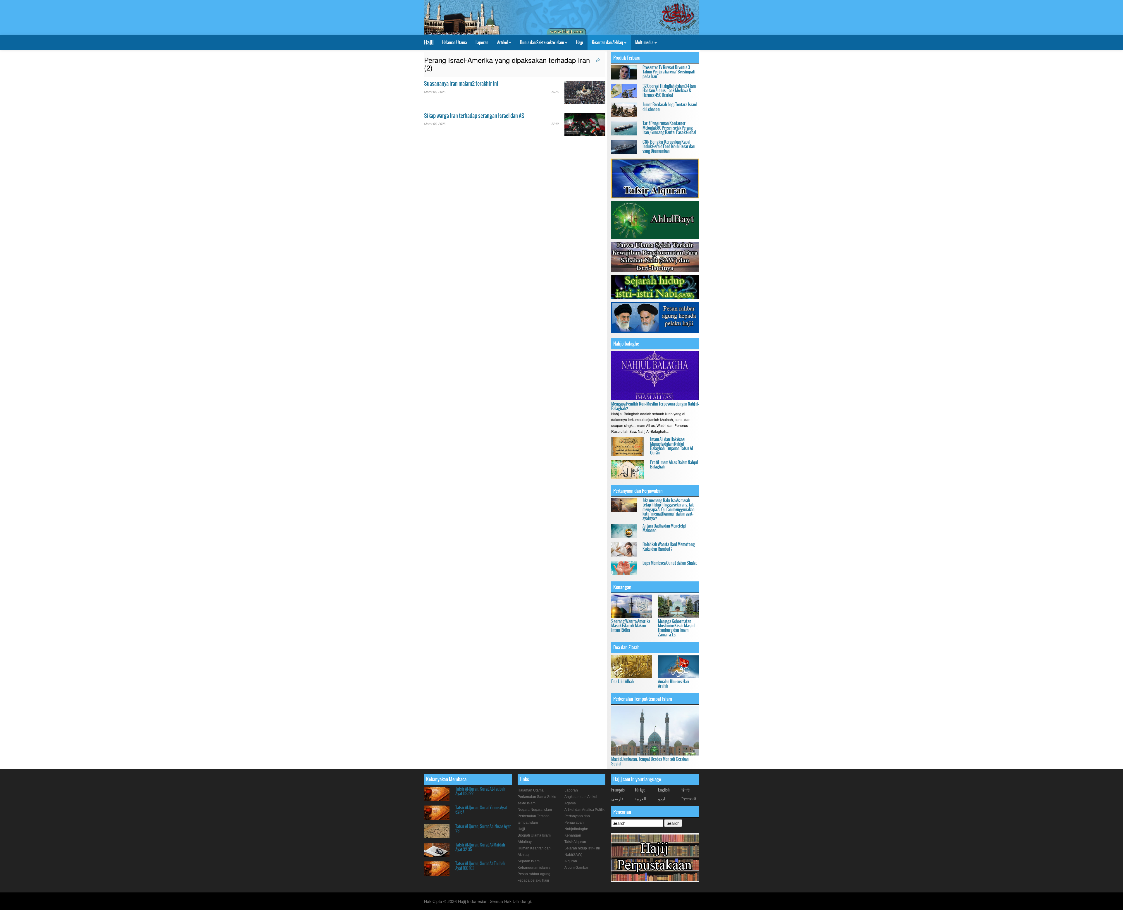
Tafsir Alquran (575, 842)
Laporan (482, 42)
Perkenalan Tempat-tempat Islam (642, 698)
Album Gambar (576, 868)
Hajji (579, 42)
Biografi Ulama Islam (534, 835)
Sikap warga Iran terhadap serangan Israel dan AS (474, 116)
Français (618, 790)
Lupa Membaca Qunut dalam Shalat (670, 563)
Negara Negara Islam (535, 810)
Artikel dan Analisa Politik (584, 810)
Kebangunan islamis (534, 868)
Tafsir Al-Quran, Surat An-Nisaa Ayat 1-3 (483, 828)
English (664, 790)
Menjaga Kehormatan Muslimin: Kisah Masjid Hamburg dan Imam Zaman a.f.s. (676, 628)
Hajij (428, 42)
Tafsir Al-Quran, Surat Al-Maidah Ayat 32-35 (480, 847)
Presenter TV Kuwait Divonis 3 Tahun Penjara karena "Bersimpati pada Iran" (669, 72)
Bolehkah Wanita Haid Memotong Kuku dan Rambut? (669, 546)
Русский (688, 798)
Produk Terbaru (626, 57)
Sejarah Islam (529, 861)
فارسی (617, 798)
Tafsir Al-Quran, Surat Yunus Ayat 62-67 (481, 809)
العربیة (640, 798)
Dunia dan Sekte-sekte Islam (542, 42)
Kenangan (622, 586)
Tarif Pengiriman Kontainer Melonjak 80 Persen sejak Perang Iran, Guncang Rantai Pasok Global (669, 127)
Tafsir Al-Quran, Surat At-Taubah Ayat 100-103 (480, 865)
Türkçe (640, 790)
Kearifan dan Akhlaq (607, 42)
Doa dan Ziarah (626, 647)
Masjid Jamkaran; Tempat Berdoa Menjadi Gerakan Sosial (650, 761)
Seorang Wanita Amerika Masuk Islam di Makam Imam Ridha (630, 625)
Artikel (502, 42)
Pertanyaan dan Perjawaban (638, 490)
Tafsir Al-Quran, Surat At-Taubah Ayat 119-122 (480, 791)
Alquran (570, 861)
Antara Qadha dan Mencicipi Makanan (664, 528)
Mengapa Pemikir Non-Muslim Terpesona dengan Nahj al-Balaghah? (655, 406)
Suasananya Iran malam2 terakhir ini (461, 83)
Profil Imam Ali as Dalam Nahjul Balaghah (674, 464)
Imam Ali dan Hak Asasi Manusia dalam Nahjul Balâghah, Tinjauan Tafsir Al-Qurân (672, 446)
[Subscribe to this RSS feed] (598, 60)
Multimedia (644, 42)
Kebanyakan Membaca (446, 779)
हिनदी (685, 790)
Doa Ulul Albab (622, 681)
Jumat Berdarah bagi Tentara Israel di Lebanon (670, 106)
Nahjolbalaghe (626, 343)
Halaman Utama (454, 42)
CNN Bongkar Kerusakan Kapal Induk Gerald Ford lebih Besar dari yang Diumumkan (669, 146)
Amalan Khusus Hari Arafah (673, 683)
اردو (661, 798)
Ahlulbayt (525, 842)
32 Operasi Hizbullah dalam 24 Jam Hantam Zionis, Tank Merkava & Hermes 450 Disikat (669, 90)
